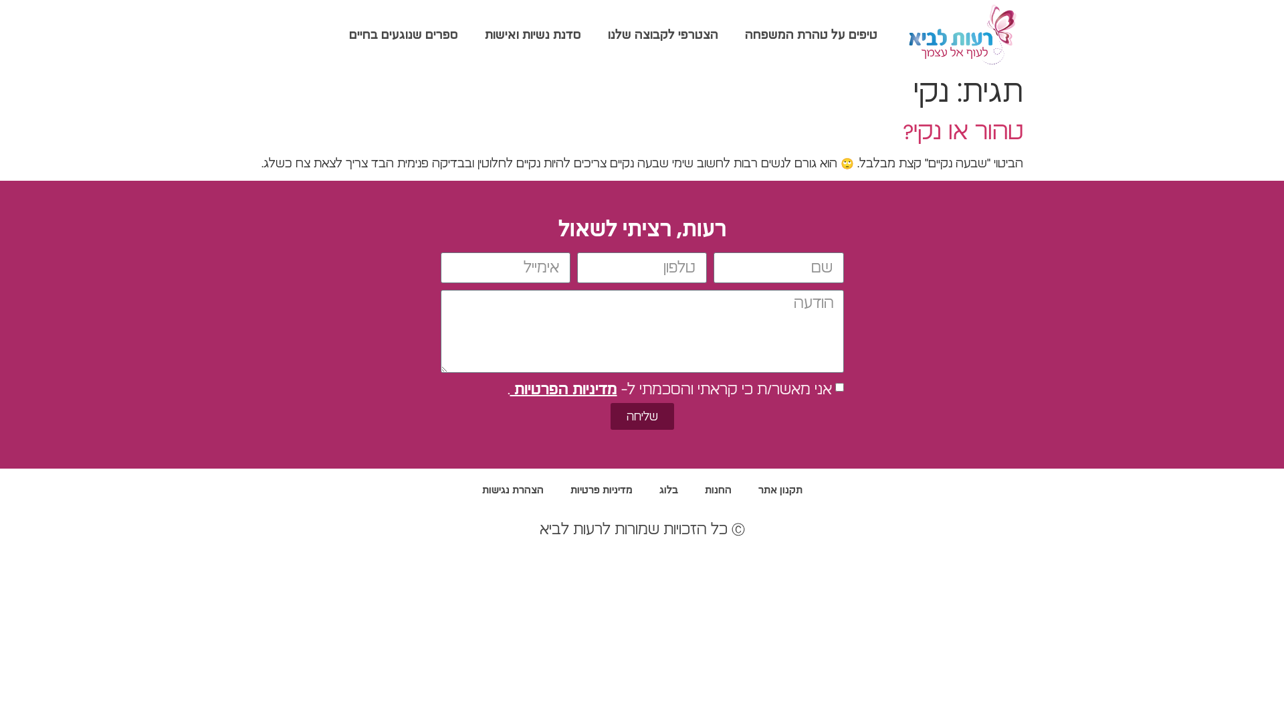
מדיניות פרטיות (601, 490)
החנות (718, 490)
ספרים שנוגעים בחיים (403, 35)
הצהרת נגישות (513, 490)
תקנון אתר (780, 490)
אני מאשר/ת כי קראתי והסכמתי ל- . (670, 389)
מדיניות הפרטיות (563, 389)
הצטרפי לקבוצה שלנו (663, 35)
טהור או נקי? (963, 132)
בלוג (668, 490)
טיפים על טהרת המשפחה (811, 35)
